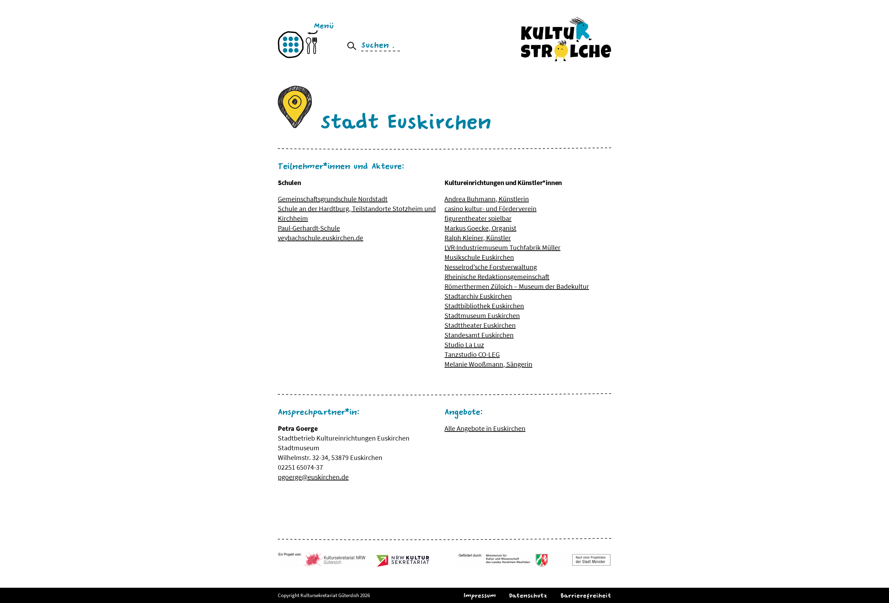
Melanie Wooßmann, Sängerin (488, 364)
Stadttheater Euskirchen (480, 325)
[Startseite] (566, 39)
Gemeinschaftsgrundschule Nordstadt (333, 198)
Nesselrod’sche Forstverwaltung (490, 266)
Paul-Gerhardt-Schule (309, 228)
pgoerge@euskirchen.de (313, 476)
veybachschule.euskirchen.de (320, 237)
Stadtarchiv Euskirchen (478, 296)
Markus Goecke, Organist (480, 228)
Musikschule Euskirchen (479, 257)
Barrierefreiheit (585, 595)
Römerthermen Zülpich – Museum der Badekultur (516, 286)
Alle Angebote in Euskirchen (484, 428)
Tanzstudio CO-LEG (472, 354)
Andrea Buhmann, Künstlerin (486, 198)
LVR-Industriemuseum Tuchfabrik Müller (502, 247)
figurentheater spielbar (478, 218)
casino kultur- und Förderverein (490, 208)
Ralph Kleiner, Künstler (477, 237)
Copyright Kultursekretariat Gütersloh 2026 (324, 595)
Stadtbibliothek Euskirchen (484, 305)
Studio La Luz (464, 344)
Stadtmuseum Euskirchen (482, 315)
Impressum (480, 595)
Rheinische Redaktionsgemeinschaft (496, 276)
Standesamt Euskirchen (479, 334)
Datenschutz (528, 595)
